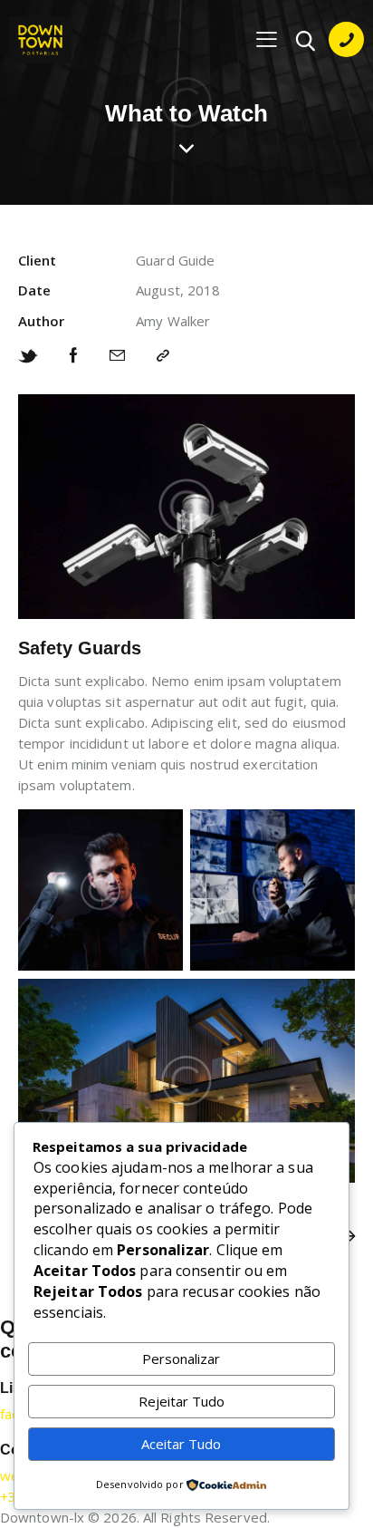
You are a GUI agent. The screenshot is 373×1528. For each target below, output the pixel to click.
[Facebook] (74, 356)
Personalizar (181, 1358)
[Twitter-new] (28, 356)
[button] (266, 38)
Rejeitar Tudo (182, 1401)
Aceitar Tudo (181, 1444)
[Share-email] (117, 356)
